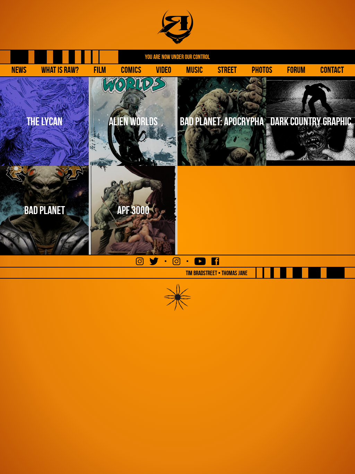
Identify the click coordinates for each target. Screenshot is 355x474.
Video (163, 70)
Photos (262, 70)
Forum (296, 70)
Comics (131, 70)
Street (227, 70)
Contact (332, 70)
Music (194, 70)
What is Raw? (60, 70)
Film (100, 70)
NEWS (18, 70)
